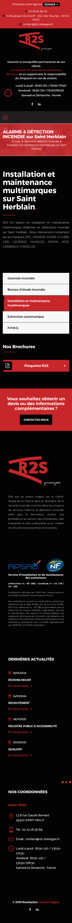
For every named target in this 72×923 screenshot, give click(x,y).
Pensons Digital (48, 902)
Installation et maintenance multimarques (29, 303)
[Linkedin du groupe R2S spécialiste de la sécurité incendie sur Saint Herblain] (39, 104)
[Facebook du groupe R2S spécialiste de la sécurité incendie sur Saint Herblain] (32, 104)
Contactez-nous (36, 419)
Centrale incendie (21, 278)
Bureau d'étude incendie (26, 289)
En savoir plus (18, 685)
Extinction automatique (26, 316)
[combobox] (51, 4)
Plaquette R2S (36, 366)
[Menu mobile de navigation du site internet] (5, 116)
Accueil (15, 141)
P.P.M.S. (13, 328)
